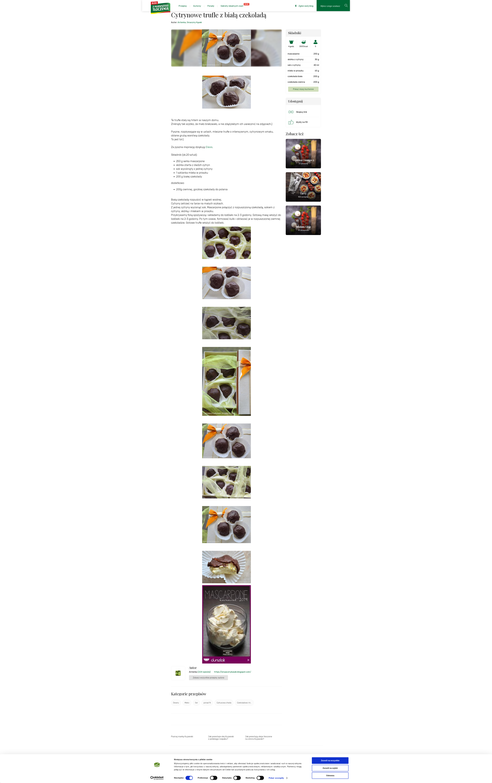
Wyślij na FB (302, 122)
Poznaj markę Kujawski (182, 736)
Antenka (182, 22)
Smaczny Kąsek (194, 22)
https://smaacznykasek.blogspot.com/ (232, 672)
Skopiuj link (301, 112)
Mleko (187, 703)
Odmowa (330, 775)
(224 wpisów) (204, 672)
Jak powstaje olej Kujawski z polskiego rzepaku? (221, 737)
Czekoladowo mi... (244, 703)
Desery (176, 703)
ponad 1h (207, 703)
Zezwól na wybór (330, 768)
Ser (196, 703)
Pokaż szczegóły (276, 778)
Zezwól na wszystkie (330, 760)
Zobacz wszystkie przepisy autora (208, 677)
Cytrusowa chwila (224, 703)
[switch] (213, 778)
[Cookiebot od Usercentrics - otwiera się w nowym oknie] (157, 778)
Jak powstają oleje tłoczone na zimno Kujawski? (258, 737)
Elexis (209, 147)
